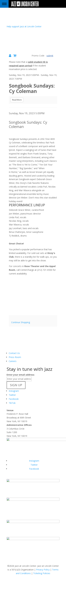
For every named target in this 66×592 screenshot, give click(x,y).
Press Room (15, 357)
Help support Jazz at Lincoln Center (24, 26)
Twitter (12, 394)
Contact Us (14, 353)
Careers (12, 361)
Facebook (14, 398)
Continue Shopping (20, 322)
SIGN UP (16, 385)
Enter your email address (20, 374)
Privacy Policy (43, 569)
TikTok (12, 402)
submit (50, 55)
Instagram (14, 390)
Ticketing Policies (41, 573)
